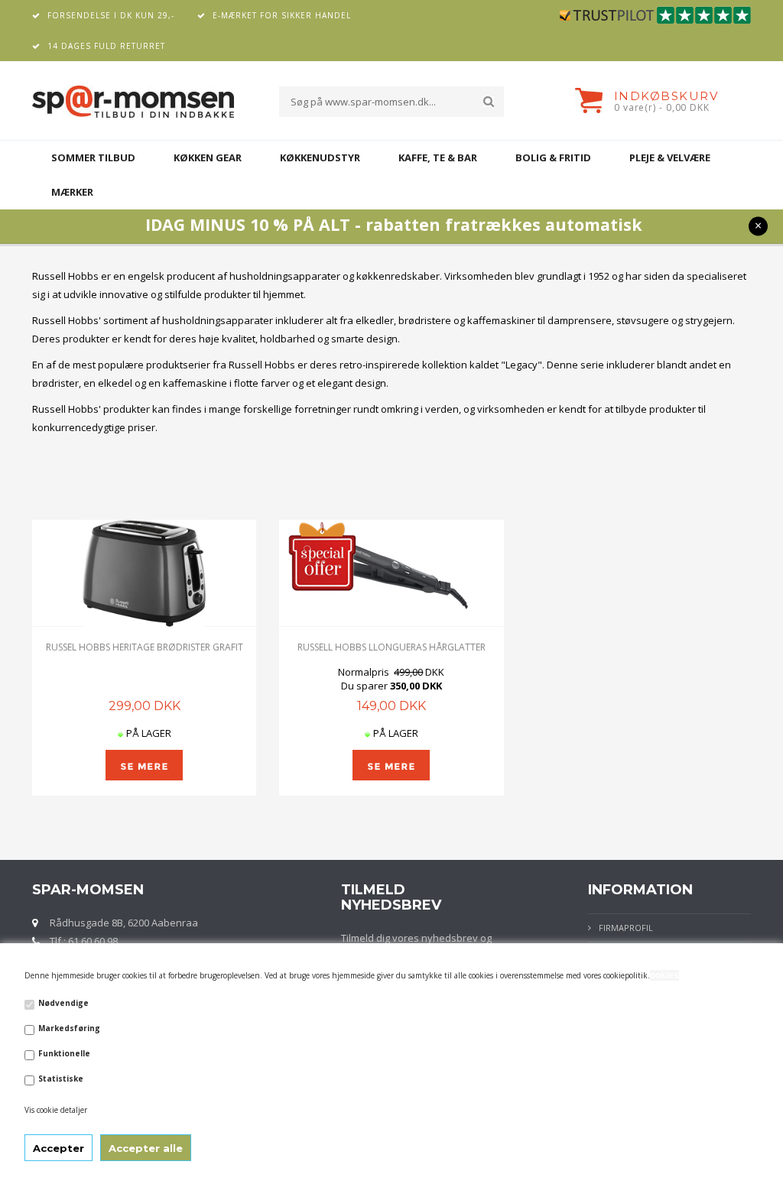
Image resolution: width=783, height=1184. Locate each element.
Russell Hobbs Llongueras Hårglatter (391, 647)
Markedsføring (69, 1028)
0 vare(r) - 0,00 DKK (662, 107)
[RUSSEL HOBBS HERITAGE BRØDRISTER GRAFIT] (144, 573)
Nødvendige (63, 1002)
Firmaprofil (626, 927)
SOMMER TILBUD (93, 157)
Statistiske (60, 1078)
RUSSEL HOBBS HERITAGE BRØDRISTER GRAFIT (144, 647)
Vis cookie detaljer (55, 1110)
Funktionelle (64, 1053)
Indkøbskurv (666, 96)
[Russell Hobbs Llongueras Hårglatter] (391, 573)
